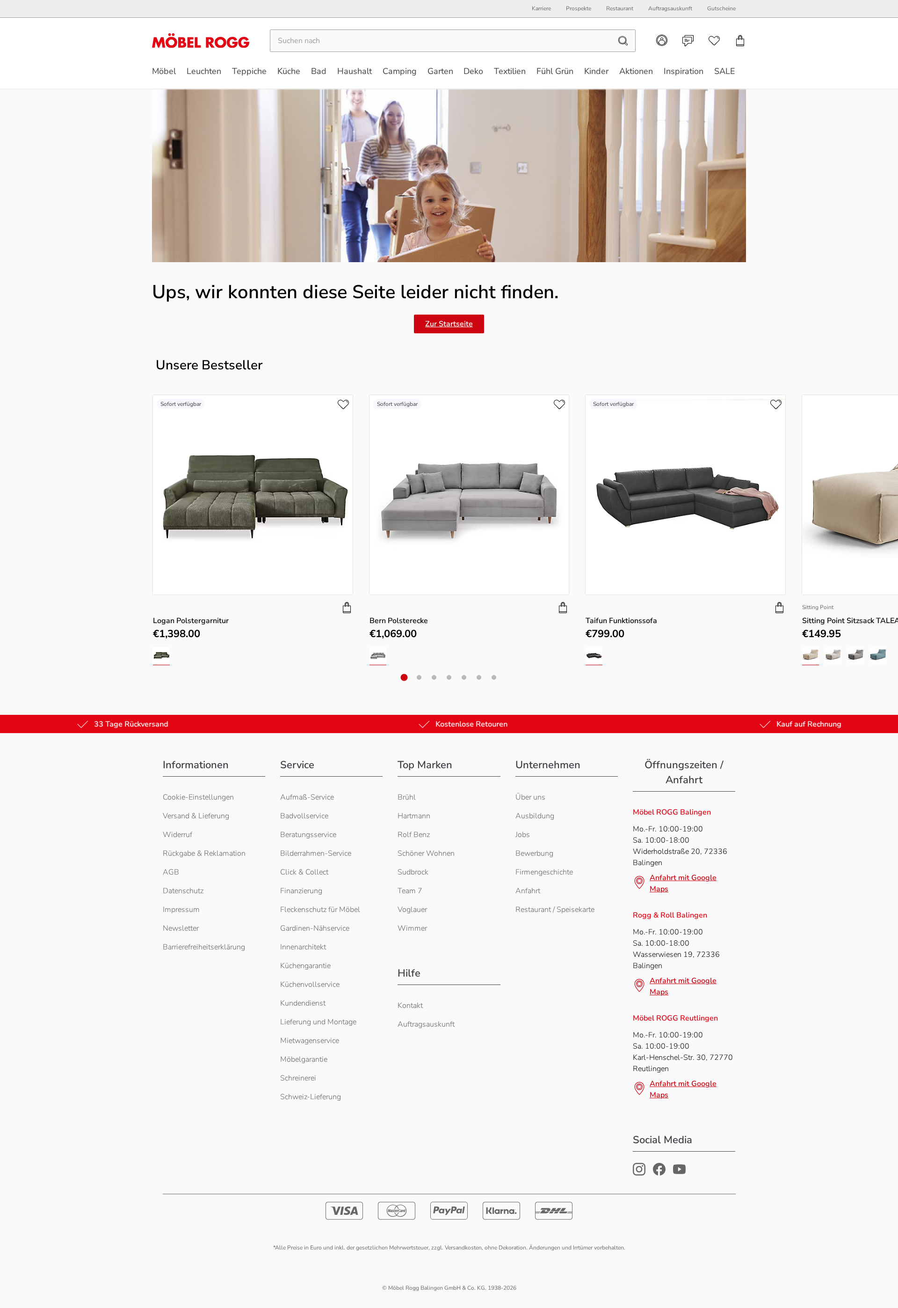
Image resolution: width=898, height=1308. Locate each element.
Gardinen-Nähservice (314, 928)
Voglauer (412, 909)
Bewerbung (534, 853)
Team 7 (410, 891)
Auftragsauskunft (426, 1024)
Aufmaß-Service (307, 797)
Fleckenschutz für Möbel (320, 909)
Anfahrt (527, 891)
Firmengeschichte (544, 872)
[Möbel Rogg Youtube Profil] (679, 1173)
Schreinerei (298, 1078)
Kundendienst (303, 1003)
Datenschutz (183, 891)
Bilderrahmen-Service (315, 853)
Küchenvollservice (310, 984)
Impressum (181, 909)
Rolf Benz (414, 835)
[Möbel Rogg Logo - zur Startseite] (200, 40)
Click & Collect (304, 872)
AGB (171, 872)
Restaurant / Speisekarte (554, 909)
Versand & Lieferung (196, 816)
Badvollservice (304, 816)
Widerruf (177, 835)
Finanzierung (301, 891)
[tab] (404, 677)
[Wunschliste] (714, 40)
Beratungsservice (308, 835)
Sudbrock (413, 872)
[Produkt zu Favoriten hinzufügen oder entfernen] (343, 404)
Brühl (407, 797)
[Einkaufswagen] (740, 40)
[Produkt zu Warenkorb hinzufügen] (347, 607)
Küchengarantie (305, 966)
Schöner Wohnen (426, 853)
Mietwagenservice (309, 1041)
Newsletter (181, 928)
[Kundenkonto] (661, 40)
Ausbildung (534, 816)
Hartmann (414, 816)
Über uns (530, 797)
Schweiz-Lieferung (310, 1097)
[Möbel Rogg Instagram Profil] (639, 1173)
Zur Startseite (449, 324)
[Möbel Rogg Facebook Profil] (659, 1173)
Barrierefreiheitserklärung (204, 947)
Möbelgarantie (303, 1059)
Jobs (522, 835)
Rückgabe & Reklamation (204, 853)
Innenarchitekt (303, 947)
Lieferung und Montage (318, 1022)
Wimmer (412, 928)
